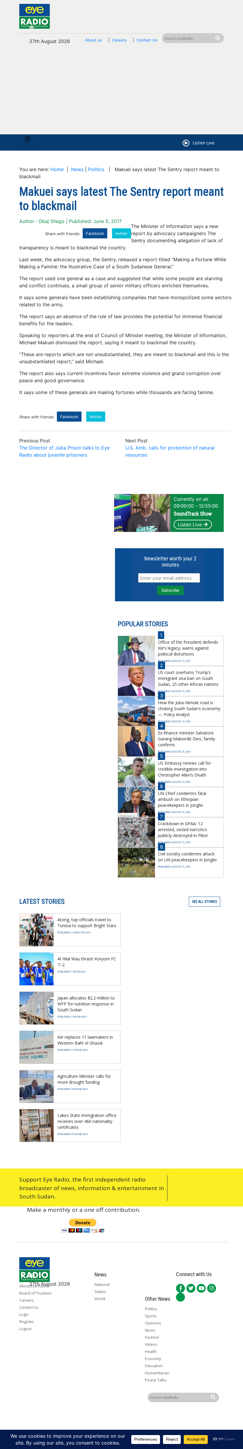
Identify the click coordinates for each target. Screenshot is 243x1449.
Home (57, 169)
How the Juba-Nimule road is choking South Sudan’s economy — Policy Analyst (189, 708)
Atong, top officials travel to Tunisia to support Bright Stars (86, 922)
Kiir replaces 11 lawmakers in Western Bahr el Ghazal (85, 1040)
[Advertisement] (121, 92)
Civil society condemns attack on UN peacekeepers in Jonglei (187, 857)
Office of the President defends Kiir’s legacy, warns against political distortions (188, 648)
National (102, 1284)
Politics (96, 169)
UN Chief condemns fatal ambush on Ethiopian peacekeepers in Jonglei (182, 799)
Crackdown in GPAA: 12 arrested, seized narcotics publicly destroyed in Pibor (183, 829)
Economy (153, 1358)
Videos (151, 1344)
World (100, 1298)
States (100, 1291)
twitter (121, 233)
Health (151, 1351)
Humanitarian (157, 1372)
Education (154, 1365)
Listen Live (190, 524)
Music (150, 1330)
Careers (119, 40)
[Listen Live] (185, 144)
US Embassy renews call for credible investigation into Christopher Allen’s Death (184, 769)
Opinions (153, 1323)
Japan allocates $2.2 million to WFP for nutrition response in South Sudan (86, 1004)
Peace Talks (156, 1380)
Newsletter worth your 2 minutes (170, 561)
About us (93, 40)
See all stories (204, 902)
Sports (151, 1316)
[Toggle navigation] (27, 140)
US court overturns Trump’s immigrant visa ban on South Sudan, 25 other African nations (188, 678)
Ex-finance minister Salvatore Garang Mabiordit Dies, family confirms (186, 738)
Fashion (152, 1337)
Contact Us (147, 40)
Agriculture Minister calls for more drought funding (84, 1079)
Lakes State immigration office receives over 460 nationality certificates (86, 1121)
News (77, 169)
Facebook (95, 233)
